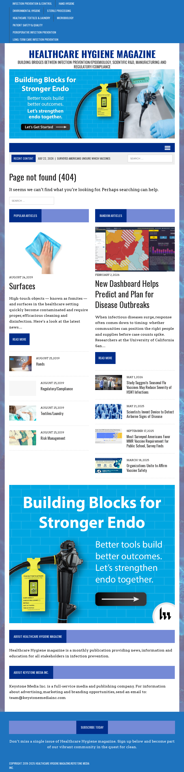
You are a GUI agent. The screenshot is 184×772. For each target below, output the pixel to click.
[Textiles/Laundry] (22, 418)
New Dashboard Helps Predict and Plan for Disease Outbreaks (127, 293)
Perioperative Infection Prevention (34, 32)
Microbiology (65, 18)
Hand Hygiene (66, 3)
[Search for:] (31, 200)
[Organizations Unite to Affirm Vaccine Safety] (108, 470)
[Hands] (20, 368)
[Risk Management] (22, 442)
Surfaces (22, 286)
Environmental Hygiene (26, 11)
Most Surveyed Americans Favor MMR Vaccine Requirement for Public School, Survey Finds (148, 441)
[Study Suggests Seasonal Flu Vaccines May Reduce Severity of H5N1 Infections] (108, 387)
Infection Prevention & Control (32, 3)
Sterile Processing (59, 11)
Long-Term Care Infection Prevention (35, 39)
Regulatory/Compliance (57, 388)
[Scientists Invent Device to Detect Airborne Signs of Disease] (108, 416)
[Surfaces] (44, 271)
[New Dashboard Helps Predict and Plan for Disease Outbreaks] (135, 269)
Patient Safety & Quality (27, 25)
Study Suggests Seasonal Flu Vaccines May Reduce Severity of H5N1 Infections (149, 387)
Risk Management (53, 438)
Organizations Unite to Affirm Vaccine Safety (147, 468)
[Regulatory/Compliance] (22, 393)
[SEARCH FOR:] (150, 158)
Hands (40, 364)
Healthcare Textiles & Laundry (31, 18)
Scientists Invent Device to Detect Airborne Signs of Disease (150, 414)
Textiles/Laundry (52, 413)
